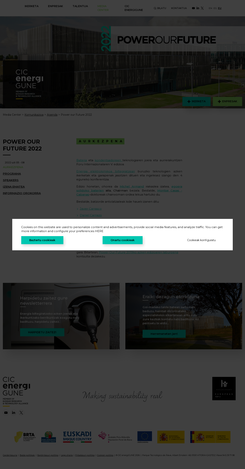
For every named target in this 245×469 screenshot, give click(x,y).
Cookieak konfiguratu (201, 240)
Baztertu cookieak (42, 240)
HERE (99, 231)
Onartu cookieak (123, 240)
